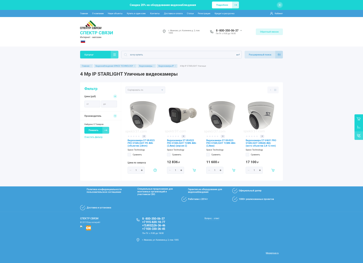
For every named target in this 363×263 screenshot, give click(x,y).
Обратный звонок (269, 31)
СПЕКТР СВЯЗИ (96, 32)
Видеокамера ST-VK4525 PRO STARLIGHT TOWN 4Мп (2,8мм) (220, 143)
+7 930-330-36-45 (153, 229)
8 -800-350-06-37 (227, 30)
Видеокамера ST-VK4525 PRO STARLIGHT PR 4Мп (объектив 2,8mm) (141, 143)
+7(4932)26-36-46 (153, 225)
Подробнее (222, 5)
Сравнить (137, 154)
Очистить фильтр (93, 137)
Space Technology (136, 150)
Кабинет (279, 13)
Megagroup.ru (272, 253)
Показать (93, 130)
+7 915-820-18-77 (153, 222)
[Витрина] (275, 90)
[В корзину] (194, 170)
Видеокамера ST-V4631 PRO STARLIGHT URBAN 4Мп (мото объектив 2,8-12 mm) (261, 143)
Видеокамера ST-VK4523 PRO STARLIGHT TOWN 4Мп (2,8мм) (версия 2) (181, 143)
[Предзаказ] (155, 170)
